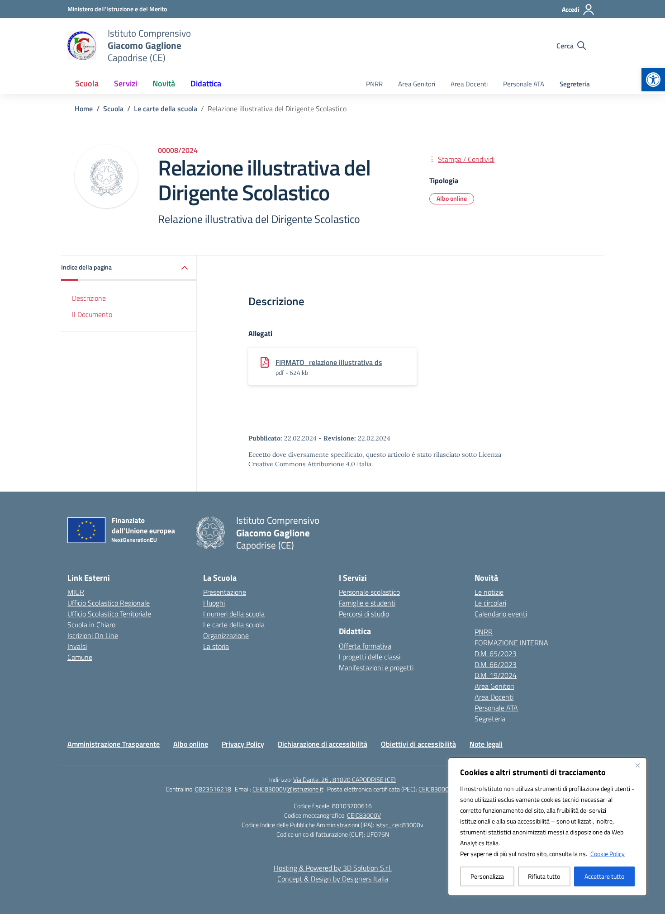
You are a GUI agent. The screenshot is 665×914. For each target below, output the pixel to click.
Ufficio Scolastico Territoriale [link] (109, 613)
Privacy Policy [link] (243, 744)
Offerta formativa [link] (365, 645)
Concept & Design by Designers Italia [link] (332, 878)
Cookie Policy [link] (607, 853)
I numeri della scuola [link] (234, 613)
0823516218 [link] (213, 789)
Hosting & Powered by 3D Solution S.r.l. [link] (333, 867)
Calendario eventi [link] (501, 613)
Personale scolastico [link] (369, 592)
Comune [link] (79, 657)
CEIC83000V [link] (364, 815)
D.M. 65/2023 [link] (496, 653)
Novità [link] (163, 83)
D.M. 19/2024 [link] (496, 675)
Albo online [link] (452, 198)
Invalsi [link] (77, 646)
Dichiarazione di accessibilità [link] (322, 744)
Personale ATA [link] (523, 84)
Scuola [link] (87, 83)
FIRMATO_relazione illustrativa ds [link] (329, 362)
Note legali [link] (486, 744)
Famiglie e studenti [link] (367, 602)
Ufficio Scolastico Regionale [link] (108, 602)
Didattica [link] (205, 83)
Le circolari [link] (490, 602)
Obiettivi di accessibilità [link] (418, 744)
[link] (653, 79)
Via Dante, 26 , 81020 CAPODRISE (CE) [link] (344, 779)
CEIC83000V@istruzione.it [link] (287, 789)
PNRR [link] (374, 84)
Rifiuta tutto (544, 876)
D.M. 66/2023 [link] (496, 664)
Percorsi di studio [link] (364, 613)
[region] (547, 827)
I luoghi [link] (214, 602)
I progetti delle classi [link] (369, 656)
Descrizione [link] (89, 297)
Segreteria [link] (575, 84)
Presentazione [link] (224, 592)
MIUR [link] (75, 592)
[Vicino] (637, 765)
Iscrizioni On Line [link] (92, 635)
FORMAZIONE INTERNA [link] (511, 642)
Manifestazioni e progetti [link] (376, 667)
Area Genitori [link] (416, 84)
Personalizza (487, 876)
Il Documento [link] (92, 313)
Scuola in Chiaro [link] (91, 624)
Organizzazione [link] (226, 635)
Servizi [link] (125, 83)
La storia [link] (216, 646)
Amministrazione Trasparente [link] (113, 744)
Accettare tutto (604, 876)
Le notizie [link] (489, 592)
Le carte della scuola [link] (234, 624)
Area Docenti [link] (469, 84)
